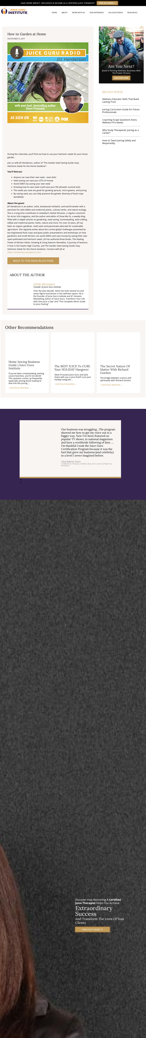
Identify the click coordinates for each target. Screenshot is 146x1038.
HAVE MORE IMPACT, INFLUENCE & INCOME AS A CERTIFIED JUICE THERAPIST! (58, 3)
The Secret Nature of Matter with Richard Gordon (115, 369)
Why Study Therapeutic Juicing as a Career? (120, 131)
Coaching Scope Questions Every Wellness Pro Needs (119, 121)
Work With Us (78, 12)
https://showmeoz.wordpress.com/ (24, 252)
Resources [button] (132, 12)
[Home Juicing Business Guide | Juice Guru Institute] (27, 344)
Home (54, 12)
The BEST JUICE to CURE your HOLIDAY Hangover (72, 367)
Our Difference (96, 12)
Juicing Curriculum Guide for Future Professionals (120, 111)
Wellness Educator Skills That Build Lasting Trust (120, 100)
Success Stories (115, 12)
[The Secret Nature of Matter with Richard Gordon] (118, 346)
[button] (70, 479)
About (65, 12)
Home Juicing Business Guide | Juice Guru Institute (24, 365)
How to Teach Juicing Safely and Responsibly (119, 142)
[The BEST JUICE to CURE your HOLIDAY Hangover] (73, 346)
